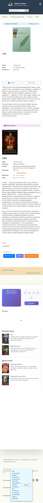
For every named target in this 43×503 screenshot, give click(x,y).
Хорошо (26, 485)
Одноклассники (32, 256)
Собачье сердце (7, 270)
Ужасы (29, 17)
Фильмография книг (17, 17)
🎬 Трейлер (11, 82)
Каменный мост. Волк (34, 273)
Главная (4, 17)
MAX (20, 256)
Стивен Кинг (16, 65)
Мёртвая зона (15, 346)
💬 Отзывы (31, 82)
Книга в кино (20, 4)
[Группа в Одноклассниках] (33, 480)
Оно (11, 334)
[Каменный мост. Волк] (5, 385)
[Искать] (27, 10)
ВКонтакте (10, 256)
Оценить (31, 303)
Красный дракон (16, 364)
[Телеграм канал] (37, 480)
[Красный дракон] (5, 373)
